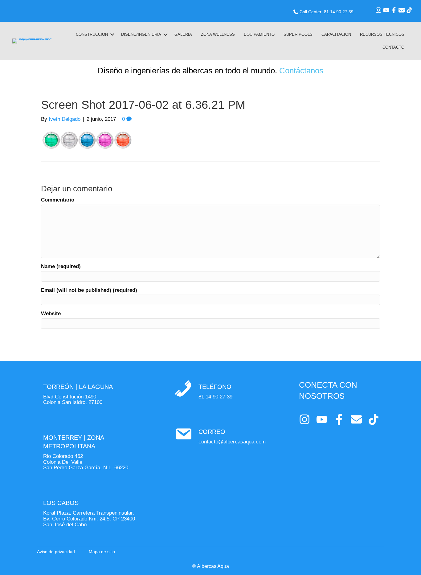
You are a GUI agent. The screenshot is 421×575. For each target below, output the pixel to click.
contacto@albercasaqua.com (232, 442)
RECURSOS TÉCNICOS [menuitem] (382, 34)
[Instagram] (378, 10)
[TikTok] (409, 10)
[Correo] (402, 10)
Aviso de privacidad (56, 551)
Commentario (57, 200)
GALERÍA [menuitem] (183, 34)
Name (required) (61, 266)
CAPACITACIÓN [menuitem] (336, 34)
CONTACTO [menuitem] (393, 47)
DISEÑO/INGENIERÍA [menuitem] (141, 34)
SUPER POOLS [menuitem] (298, 34)
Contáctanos (301, 70)
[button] (112, 34)
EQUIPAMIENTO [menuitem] (259, 34)
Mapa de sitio (102, 551)
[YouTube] (386, 10)
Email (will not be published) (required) (89, 290)
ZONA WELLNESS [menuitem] (218, 34)
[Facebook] (394, 10)
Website (51, 313)
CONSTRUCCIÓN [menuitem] (92, 34)
